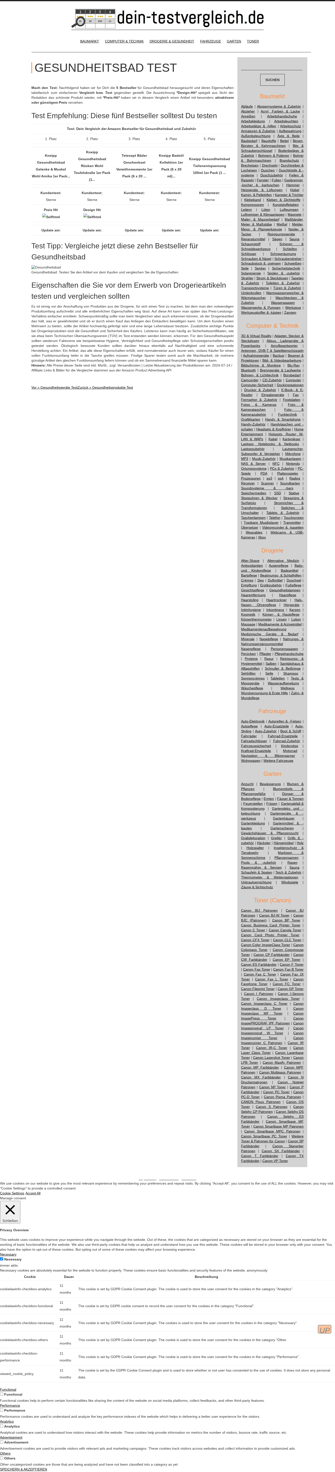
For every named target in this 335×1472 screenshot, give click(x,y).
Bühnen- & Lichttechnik (260, 375)
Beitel (284, 141)
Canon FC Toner (287, 984)
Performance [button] (10, 1405)
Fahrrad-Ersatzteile (283, 736)
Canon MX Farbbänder (261, 1077)
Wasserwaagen (283, 303)
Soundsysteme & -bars (267, 488)
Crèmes (247, 580)
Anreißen (248, 116)
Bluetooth (248, 370)
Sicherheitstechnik (286, 268)
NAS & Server (253, 464)
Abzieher (248, 111)
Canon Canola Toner (285, 930)
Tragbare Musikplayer (261, 522)
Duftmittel (275, 580)
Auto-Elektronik (253, 721)
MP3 (244, 459)
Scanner (267, 483)
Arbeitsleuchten (286, 121)
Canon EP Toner (287, 960)
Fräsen (271, 804)
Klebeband (252, 200)
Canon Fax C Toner (260, 974)
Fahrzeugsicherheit (256, 746)
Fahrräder (249, 736)
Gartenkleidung (253, 823)
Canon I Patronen (258, 994)
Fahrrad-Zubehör (286, 741)
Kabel (273, 439)
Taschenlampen (253, 518)
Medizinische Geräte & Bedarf (269, 634)
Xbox (262, 537)
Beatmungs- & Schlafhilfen (280, 575)
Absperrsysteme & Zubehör (279, 106)
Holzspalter (255, 848)
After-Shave (250, 561)
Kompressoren (252, 205)
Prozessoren (251, 478)
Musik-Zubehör (264, 459)
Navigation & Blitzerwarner (268, 756)
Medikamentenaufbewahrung (263, 629)
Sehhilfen (248, 673)
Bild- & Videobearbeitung (281, 360)
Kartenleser (291, 439)
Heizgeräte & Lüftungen (262, 190)
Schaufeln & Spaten (256, 872)
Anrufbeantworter (284, 346)
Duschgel (294, 580)
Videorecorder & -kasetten (283, 527)
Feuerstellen (253, 804)
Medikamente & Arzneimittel (279, 624)
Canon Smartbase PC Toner (264, 1136)
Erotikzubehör (271, 585)
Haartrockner (276, 600)
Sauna (294, 239)
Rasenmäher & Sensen (261, 867)
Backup (278, 355)
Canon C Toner (253, 930)
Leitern (246, 210)
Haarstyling (249, 600)
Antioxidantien (252, 565)
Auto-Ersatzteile (276, 726)
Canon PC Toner (276, 1092)
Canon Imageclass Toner (278, 999)
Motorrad (290, 751)
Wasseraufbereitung (283, 683)
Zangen (290, 312)
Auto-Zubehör (266, 731)
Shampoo (290, 673)
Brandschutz (289, 160)
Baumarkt (89, 41)
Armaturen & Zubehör (258, 131)
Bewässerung (270, 784)
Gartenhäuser (284, 818)
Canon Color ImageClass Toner (265, 945)
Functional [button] (8, 1389)
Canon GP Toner (291, 989)
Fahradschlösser (254, 741)
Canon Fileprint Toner (258, 989)
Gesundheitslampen (284, 590)
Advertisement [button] (11, 1437)
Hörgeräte (291, 605)
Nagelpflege (268, 639)
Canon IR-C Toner (271, 1048)
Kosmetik (248, 614)
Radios (294, 478)
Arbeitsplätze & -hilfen (258, 126)
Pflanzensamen (286, 858)
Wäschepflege (252, 688)
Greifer (276, 838)
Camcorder (249, 380)
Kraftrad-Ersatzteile (256, 751)
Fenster (263, 180)
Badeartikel (289, 570)
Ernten (269, 799)
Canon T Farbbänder (259, 1156)
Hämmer (293, 185)
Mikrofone (293, 454)
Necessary (13, 1259)
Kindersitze (289, 746)
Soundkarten (290, 483)
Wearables (254, 532)
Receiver (248, 483)
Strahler (247, 278)
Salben (271, 663)
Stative (294, 493)
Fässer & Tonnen (290, 799)
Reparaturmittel (253, 239)
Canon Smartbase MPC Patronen (272, 1131)
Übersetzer (249, 527)
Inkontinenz (275, 610)
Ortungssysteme (254, 468)
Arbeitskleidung (253, 121)
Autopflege (249, 726)
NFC (276, 464)
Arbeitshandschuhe (282, 116)
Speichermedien (253, 493)
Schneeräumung (283, 254)
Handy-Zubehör (253, 424)
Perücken (248, 654)
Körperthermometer (256, 619)
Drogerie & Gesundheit (172, 41)
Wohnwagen (250, 761)
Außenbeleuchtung (256, 136)
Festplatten (291, 400)
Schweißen (292, 263)
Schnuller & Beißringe (283, 668)
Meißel (282, 224)
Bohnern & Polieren (273, 155)
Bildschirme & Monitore (261, 365)
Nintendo (293, 464)
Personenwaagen (284, 649)
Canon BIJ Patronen (259, 910)
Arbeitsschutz (290, 126)
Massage (248, 624)
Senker (260, 268)
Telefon (274, 518)
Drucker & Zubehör (260, 390)
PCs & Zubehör (282, 468)
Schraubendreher (288, 259)
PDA (263, 473)
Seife (269, 673)
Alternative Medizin (283, 561)
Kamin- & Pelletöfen (256, 195)
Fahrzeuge (210, 41)
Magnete (294, 214)
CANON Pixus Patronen (261, 1102)
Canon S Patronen (271, 1107)
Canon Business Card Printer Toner (270, 925)
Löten (265, 210)
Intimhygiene (251, 610)
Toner (253, 41)
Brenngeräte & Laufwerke (280, 370)
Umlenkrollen (251, 293)
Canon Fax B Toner (288, 969)
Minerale (248, 639)
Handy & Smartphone (282, 419)
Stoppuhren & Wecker (259, 498)
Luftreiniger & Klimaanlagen (262, 214)
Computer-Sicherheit (257, 385)
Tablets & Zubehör (282, 513)
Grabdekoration (253, 838)
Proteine (251, 659)
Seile (245, 268)
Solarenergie (251, 273)
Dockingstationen (290, 385)
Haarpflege (287, 595)
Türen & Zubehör (287, 288)
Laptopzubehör (253, 449)
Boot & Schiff (290, 731)
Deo (261, 580)
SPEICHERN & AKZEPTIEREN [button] (23, 1469)
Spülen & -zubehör (283, 273)
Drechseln (270, 165)
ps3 (269, 478)
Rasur (269, 659)
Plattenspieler (287, 473)
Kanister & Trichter (289, 195)
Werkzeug (293, 308)
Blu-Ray (293, 365)
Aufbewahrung (290, 131)
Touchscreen (294, 518)
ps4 (280, 478)
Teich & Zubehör (288, 872)
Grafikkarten (250, 419)
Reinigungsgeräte (281, 234)
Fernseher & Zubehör (259, 400)
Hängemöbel (284, 843)
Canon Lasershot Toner (271, 1058)
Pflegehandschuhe (289, 654)
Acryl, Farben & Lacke (280, 111)
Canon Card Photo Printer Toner (270, 935)
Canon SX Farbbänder (281, 1151)
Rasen (292, 862)
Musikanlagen (290, 459)
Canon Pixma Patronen (282, 1097)
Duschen (268, 170)
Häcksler (264, 843)
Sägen (277, 239)
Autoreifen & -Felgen (284, 721)
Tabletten (278, 678)
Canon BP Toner (286, 920)
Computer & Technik (124, 41)
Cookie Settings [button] (12, 1193)
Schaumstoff (250, 244)
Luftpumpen (289, 210)
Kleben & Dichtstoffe (283, 200)
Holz (300, 843)
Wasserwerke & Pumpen (261, 308)
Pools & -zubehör (258, 862)
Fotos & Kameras (258, 405)
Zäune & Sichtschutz (257, 887)
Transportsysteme (255, 288)
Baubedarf (249, 141)
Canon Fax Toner (256, 969)
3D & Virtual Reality (256, 336)
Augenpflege (278, 565)
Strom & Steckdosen (272, 278)
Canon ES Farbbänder (259, 964)
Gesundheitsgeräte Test (54, 387)
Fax (296, 395)
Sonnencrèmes (253, 678)
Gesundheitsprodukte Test (105, 387)
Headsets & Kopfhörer (273, 429)
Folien (276, 180)
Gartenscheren (282, 828)
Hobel (294, 190)
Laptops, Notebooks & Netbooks (270, 444)
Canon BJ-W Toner (274, 915)
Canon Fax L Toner (271, 979)
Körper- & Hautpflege (280, 614)
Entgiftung (249, 585)
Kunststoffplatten (286, 205)
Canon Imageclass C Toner (264, 1003)
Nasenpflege (251, 649)
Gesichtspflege (252, 590)
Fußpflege (293, 585)
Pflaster (265, 654)
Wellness (288, 688)
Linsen (281, 619)
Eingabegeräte (272, 395)
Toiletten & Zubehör (283, 283)
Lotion (296, 619)
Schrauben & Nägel (256, 259)
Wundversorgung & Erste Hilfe (264, 693)
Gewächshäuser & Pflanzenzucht (269, 833)
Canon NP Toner (272, 1087)
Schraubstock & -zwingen (261, 263)
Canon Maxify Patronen (282, 1062)
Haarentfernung (253, 595)
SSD (277, 493)
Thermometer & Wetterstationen (269, 877)
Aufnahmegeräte (256, 355)
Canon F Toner (292, 964)
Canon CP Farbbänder (272, 955)
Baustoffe (268, 141)
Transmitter (292, 522)
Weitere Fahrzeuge (278, 761)
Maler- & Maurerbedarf (260, 219)
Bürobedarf (292, 375)
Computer (293, 380)
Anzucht (247, 784)
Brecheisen (249, 165)
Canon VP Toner (275, 1161)
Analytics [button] (7, 1421)
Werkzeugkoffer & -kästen (261, 312)
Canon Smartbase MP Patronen (278, 1126)
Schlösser (248, 254)
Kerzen (294, 610)
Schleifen (290, 249)
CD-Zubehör (272, 380)
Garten (234, 41)
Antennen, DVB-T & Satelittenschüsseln (272, 351)
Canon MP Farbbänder (260, 1067)
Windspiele (289, 882)
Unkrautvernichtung (256, 882)
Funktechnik (287, 414)
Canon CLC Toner (287, 940)
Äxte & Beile (288, 136)
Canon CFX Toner (255, 940)
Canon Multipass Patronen (280, 1072)
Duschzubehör (271, 175)
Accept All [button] (33, 1193)
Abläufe (247, 106)
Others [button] (5, 1453)
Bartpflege (249, 575)
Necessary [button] (8, 1254)
